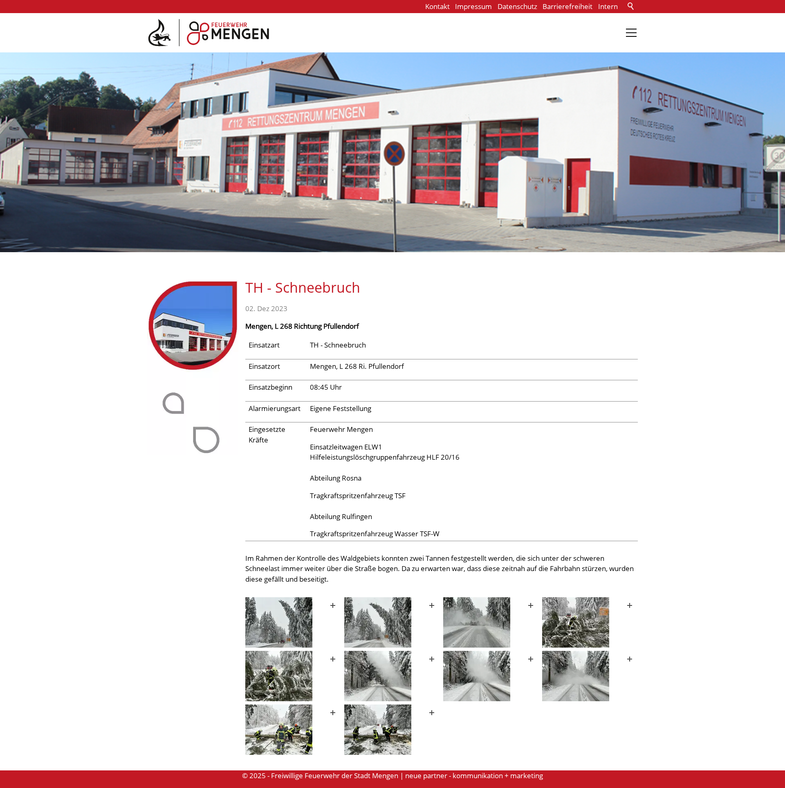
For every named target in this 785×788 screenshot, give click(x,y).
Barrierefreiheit (567, 6)
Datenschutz (517, 6)
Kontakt (437, 6)
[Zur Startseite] (208, 32)
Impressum (473, 6)
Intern (608, 6)
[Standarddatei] (293, 622)
